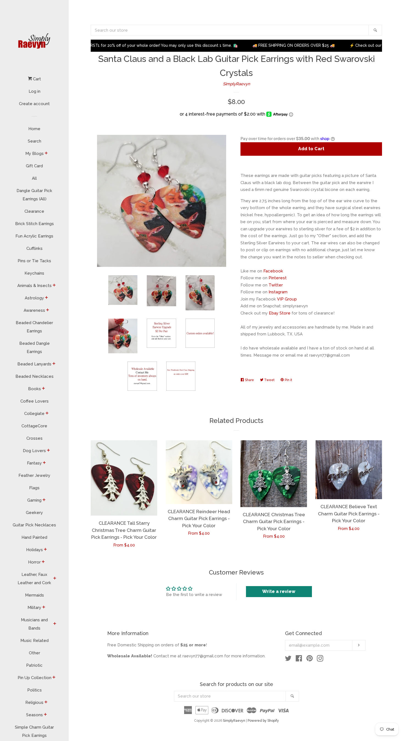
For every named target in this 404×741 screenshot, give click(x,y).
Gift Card (34, 165)
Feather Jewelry (34, 475)
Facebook (273, 271)
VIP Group (287, 299)
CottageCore (34, 425)
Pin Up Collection (34, 677)
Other (34, 652)
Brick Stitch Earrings (34, 223)
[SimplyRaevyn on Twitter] (288, 659)
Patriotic (34, 665)
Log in (34, 91)
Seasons (34, 714)
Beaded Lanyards (34, 364)
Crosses (34, 438)
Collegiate (34, 413)
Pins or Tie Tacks (34, 260)
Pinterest (278, 277)
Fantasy (34, 463)
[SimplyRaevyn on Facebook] (298, 659)
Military (34, 607)
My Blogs (34, 153)
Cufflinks (34, 248)
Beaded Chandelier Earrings (34, 326)
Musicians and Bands (34, 624)
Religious (34, 702)
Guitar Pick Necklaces (34, 525)
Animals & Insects (34, 285)
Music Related (34, 640)
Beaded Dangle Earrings (34, 347)
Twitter (276, 285)
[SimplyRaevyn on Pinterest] (309, 659)
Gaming (34, 500)
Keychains (34, 273)
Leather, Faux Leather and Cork (34, 578)
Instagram (278, 291)
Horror (34, 562)
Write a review (278, 591)
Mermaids (34, 595)
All (34, 178)
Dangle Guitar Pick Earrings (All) (34, 194)
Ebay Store (279, 313)
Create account (34, 103)
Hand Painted (34, 537)
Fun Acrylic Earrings (34, 236)
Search (34, 141)
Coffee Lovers (34, 401)
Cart (36, 78)
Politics (34, 690)
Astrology (34, 298)
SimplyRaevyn (236, 83)
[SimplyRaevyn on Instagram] (320, 659)
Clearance (34, 211)
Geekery (34, 512)
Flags (34, 487)
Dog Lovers (34, 450)
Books (34, 388)
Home (34, 128)
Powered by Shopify (263, 721)
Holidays (34, 549)
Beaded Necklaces (34, 376)
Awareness (34, 310)
